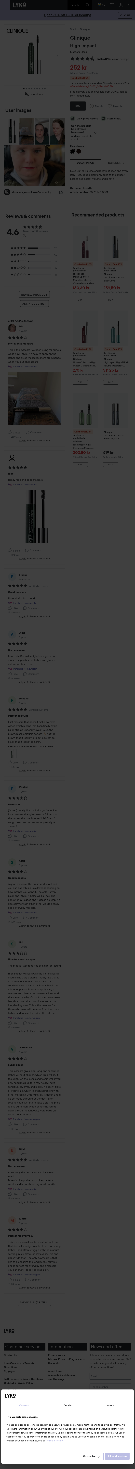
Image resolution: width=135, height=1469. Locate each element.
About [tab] (110, 1405)
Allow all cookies (117, 1456)
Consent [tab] (24, 1405)
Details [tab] (68, 1405)
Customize (89, 1456)
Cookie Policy (55, 1440)
